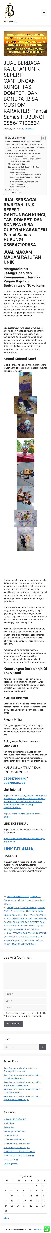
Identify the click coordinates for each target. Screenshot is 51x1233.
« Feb (6, 1218)
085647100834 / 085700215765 (26, 182)
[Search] (42, 1047)
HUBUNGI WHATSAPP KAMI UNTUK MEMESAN (27, 178)
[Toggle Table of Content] (42, 138)
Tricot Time (23, 915)
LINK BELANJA (13, 189)
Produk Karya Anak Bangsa (17, 1147)
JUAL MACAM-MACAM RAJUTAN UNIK (24, 153)
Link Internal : (19, 184)
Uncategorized (11, 1164)
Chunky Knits (13, 907)
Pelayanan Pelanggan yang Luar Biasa (28, 174)
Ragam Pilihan (20, 172)
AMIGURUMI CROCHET (18, 896)
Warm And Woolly (38, 915)
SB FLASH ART (11, 1160)
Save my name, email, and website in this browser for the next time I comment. (26, 1014)
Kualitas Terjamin (20, 169)
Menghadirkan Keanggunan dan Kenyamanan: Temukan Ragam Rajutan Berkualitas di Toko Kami (26, 158)
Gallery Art (35, 896)
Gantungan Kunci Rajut (14, 900)
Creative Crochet (28, 907)
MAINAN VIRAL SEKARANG (17, 1143)
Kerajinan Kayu (11, 1135)
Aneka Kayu (9, 1123)
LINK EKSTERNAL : (21, 187)
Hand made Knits (34, 911)
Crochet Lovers (18, 911)
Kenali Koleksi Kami (18, 164)
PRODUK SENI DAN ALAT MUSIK (19, 1151)
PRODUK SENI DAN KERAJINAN (19, 1155)
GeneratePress (39, 1229)
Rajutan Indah (10, 915)
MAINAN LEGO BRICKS (15, 1139)
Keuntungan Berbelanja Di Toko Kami (25, 167)
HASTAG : (17, 192)
